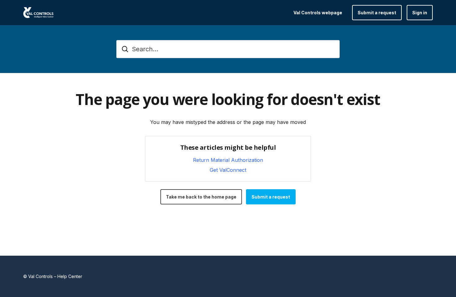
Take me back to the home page (201, 196)
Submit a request (377, 12)
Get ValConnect (228, 170)
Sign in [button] (419, 12)
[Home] (38, 12)
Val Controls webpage (317, 12)
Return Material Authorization (228, 160)
